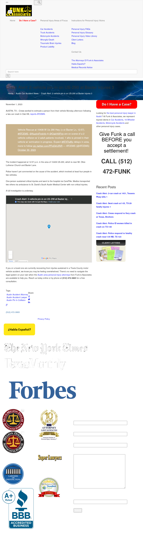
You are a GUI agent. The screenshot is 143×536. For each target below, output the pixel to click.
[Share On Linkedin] (29, 302)
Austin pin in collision (16, 300)
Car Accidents (117, 119)
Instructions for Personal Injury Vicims (88, 20)
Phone (77, 441)
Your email (79, 430)
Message (78, 452)
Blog (73, 43)
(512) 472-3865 (13, 312)
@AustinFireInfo (38, 133)
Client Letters (77, 39)
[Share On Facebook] (29, 296)
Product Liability (47, 46)
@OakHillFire (56, 133)
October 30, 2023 (27, 150)
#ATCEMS (23, 133)
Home (12, 20)
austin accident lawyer (17, 297)
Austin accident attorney (17, 294)
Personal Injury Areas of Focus (54, 20)
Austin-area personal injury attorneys (54, 274)
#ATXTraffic (67, 141)
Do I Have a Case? (27, 20)
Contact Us (76, 51)
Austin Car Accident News (17, 101)
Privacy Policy (44, 319)
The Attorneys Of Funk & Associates (87, 60)
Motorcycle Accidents (115, 122)
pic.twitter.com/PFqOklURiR (47, 146)
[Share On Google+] (7, 305)
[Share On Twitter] (29, 299)
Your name (79, 419)
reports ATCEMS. (37, 114)
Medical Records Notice (82, 67)
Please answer (80, 496)
